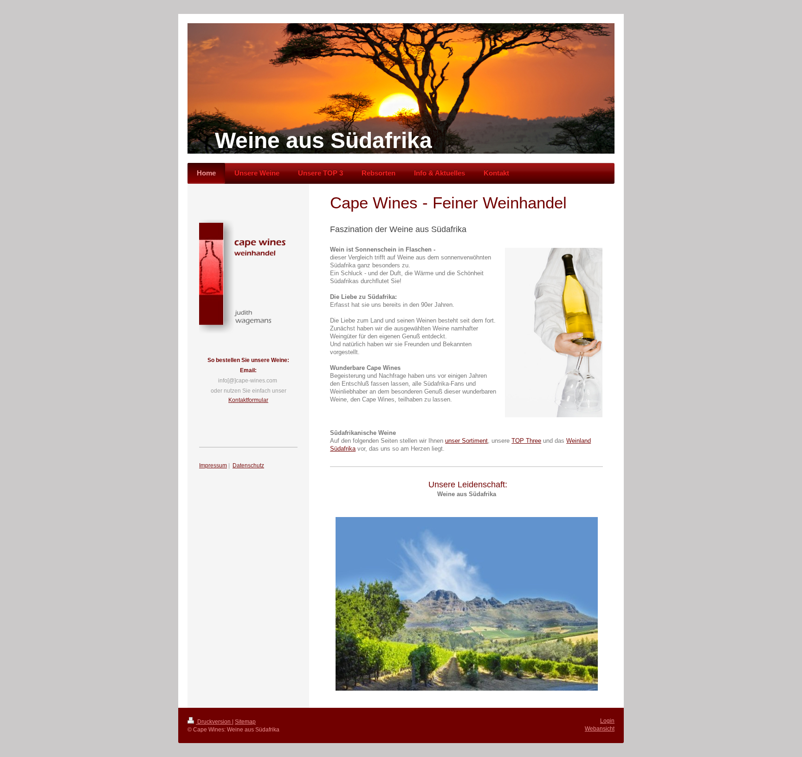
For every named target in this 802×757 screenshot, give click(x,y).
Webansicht (599, 728)
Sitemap (245, 721)
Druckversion (214, 721)
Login (607, 721)
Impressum (213, 465)
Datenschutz (248, 465)
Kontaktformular (248, 400)
